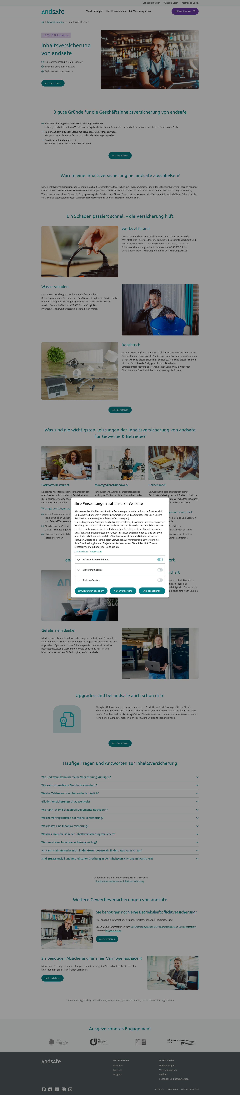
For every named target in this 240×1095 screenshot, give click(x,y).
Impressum (96, 551)
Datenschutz (81, 551)
